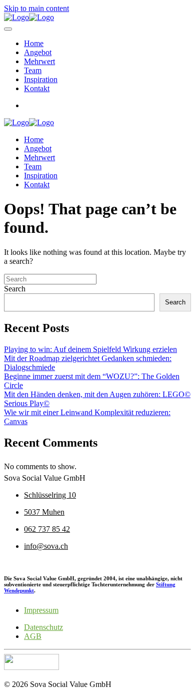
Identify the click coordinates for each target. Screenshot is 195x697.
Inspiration (41, 79)
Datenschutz (43, 627)
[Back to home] (29, 17)
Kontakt (37, 88)
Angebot (38, 52)
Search (15, 288)
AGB (33, 636)
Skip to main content (36, 8)
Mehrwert (39, 61)
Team (33, 70)
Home (34, 43)
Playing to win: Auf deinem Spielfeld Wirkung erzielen (90, 349)
